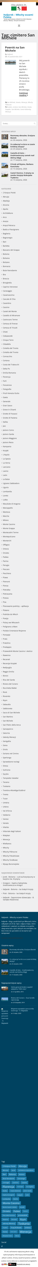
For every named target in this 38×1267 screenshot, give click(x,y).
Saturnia (6, 733)
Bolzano (6, 262)
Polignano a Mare (10, 626)
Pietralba (6, 590)
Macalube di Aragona (11, 504)
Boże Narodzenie (10, 270)
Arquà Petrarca (9, 225)
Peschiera (7, 573)
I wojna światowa (15, 1191)
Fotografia (7, 389)
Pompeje (6, 635)
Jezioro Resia (8, 442)
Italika (5, 422)
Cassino (6, 307)
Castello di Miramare (11, 315)
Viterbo (6, 827)
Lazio (5, 475)
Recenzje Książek (10, 663)
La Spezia (7, 459)
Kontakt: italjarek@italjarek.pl (12, 938)
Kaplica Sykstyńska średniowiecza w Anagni (15, 884)
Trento (5, 794)
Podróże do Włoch (10, 614)
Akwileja (6, 201)
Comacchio (7, 356)
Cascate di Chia (9, 299)
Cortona (6, 360)
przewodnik (22, 1215)
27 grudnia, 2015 (18, 992)
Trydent (5, 1227)
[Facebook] (1, 1246)
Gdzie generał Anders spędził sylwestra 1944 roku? (21, 988)
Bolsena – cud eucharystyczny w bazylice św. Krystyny (19, 878)
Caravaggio (7, 291)
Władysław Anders (7, 1235)
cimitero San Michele (20, 107)
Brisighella (7, 283)
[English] (2, 1264)
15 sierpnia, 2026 (20, 169)
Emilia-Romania (9, 373)
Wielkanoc (7, 843)
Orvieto (6, 553)
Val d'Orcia (7, 811)
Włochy (6, 847)
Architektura (8, 213)
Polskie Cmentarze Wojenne (14, 631)
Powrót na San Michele (15, 49)
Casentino (7, 303)
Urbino (6, 807)
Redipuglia (7, 667)
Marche (6, 516)
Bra (4, 274)
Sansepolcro (8, 729)
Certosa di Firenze (10, 323)
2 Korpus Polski (9, 192)
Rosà (5, 692)
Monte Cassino (9, 524)
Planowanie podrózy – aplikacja (16, 606)
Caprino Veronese (10, 287)
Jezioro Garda (8, 434)
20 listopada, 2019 (19, 1002)
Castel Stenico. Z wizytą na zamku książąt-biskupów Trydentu (22, 175)
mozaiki (22, 1207)
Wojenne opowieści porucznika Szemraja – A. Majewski (22, 1010)
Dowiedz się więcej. (23, 1264)
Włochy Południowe (11, 856)
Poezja (5, 618)
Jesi (4, 426)
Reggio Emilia (8, 671)
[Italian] (8, 1264)
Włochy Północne (10, 852)
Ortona (6, 549)
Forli (5, 381)
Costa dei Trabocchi (11, 364)
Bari (4, 242)
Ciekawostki (8, 336)
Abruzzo (5, 1170)
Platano (6, 610)
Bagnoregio (7, 237)
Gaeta (5, 397)
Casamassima (8, 295)
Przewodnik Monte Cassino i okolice (17, 651)
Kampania (7, 446)
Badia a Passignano (11, 229)
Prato (5, 639)
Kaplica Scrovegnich (8, 1195)
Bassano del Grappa (11, 250)
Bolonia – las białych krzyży (22, 889)
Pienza (5, 585)
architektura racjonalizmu (26, 1170)
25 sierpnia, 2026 (20, 149)
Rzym (5, 700)
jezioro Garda (27, 1191)
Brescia (6, 278)
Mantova (6, 512)
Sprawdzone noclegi (11, 762)
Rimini (5, 676)
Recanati (6, 659)
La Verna (6, 463)
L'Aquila (6, 454)
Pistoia (5, 598)
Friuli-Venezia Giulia (11, 393)
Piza (4, 602)
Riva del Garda (9, 680)
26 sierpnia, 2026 (20, 140)
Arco (5, 217)
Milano (6, 520)
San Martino (8, 716)
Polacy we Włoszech (11, 622)
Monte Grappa (9, 528)
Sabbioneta (7, 708)
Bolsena (6, 258)
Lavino (5, 471)
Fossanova (7, 385)
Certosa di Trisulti (10, 328)
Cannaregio (21, 1178)
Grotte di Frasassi (10, 414)
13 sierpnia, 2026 (20, 180)
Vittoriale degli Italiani (12, 831)
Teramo (6, 782)
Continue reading (23, 94)
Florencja (6, 377)
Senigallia (7, 741)
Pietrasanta (7, 594)
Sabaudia (7, 704)
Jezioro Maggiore (10, 438)
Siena (5, 745)
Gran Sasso (7, 405)
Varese (5, 819)
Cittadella (7, 344)
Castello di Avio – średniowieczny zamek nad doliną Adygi (22, 155)
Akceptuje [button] (12, 1264)
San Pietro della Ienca (12, 725)
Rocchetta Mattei (10, 688)
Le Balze (6, 479)
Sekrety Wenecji (9, 737)
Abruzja (6, 197)
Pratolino (6, 643)
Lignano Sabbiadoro (11, 483)
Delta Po (6, 368)
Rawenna (6, 655)
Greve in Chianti (9, 409)
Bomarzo (6, 266)
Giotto (5, 1191)
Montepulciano (9, 536)
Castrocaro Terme (10, 319)
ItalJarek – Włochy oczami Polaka (18, 16)
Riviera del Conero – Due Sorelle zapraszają (22, 999)
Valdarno (6, 815)
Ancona (6, 205)
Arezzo (5, 221)
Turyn (5, 798)
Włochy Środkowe (10, 860)
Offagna (6, 545)
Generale (6, 401)
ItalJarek (10, 54)
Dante (29, 107)
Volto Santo (14, 1231)
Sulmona (6, 770)
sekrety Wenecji (9, 1223)
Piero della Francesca (9, 1215)
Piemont (6, 581)
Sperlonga (7, 757)
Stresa (5, 766)
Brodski (9, 107)
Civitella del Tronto (10, 348)
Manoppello (8, 508)
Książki (5, 450)
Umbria (6, 802)
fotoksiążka (20, 1186)
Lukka (5, 499)
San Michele (11, 102)
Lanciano (6, 467)
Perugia (6, 565)
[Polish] (10, 1264)
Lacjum (20, 1195)
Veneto (18, 102)
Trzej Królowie (16, 1227)
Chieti (5, 332)
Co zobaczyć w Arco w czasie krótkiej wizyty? (22, 145)
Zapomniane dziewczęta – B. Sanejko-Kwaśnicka (18, 898)
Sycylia (5, 774)
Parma (5, 561)
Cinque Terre (8, 340)
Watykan (6, 835)
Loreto (5, 495)
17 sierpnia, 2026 (20, 160)
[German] (5, 1264)
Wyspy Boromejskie (11, 864)
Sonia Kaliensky (25, 109)
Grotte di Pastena (10, 418)
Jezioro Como (8, 430)
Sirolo (5, 749)
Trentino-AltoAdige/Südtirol (14, 790)
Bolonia (6, 254)
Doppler (8, 109)
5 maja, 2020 (17, 1013)
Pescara (6, 569)
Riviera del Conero (10, 684)
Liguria (5, 487)
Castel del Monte (10, 311)
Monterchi (7, 540)
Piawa (5, 577)
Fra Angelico (29, 1187)
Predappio (7, 647)
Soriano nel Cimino (11, 753)
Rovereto (6, 696)
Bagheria (6, 233)
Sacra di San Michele (11, 712)
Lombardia (7, 491)
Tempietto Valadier (11, 778)
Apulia (5, 209)
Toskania (6, 786)
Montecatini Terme (10, 532)
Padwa (5, 557)
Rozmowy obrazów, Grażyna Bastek (23, 949)
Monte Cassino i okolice (9, 1207)
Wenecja (24, 102)
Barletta (6, 246)
